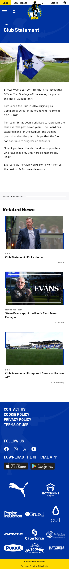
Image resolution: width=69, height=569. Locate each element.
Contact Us (15, 409)
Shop (6, 2)
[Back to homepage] (34, 10)
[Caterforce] (34, 534)
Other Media (43, 566)
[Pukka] (13, 547)
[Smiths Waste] (13, 534)
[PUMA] (19, 490)
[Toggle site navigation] (5, 11)
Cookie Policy (16, 414)
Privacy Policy (17, 419)
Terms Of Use (16, 425)
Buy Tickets (20, 2)
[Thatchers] (55, 548)
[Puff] (55, 514)
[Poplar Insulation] (13, 514)
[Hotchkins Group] (50, 490)
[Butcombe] (34, 548)
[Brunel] (34, 514)
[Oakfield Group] (55, 534)
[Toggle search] (14, 11)
